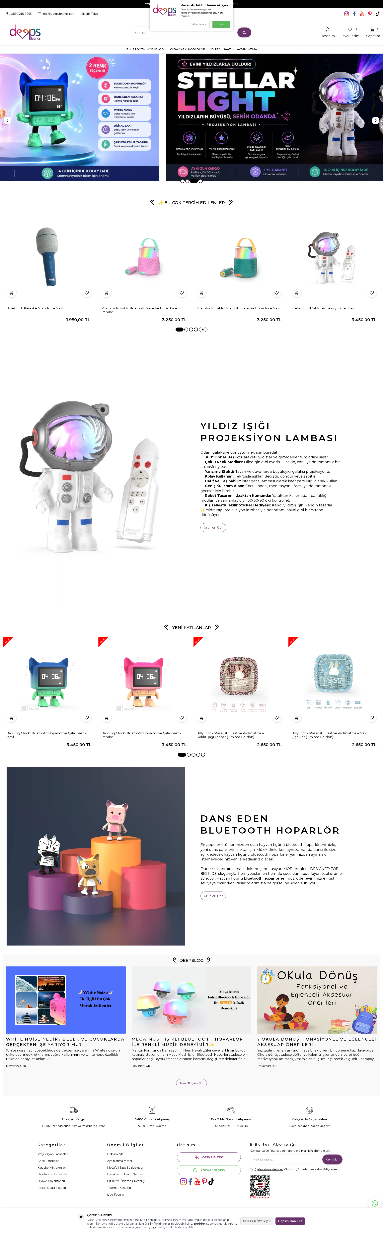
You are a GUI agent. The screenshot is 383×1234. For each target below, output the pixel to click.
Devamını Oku (16, 1066)
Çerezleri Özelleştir (256, 1221)
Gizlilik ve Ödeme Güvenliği (126, 1181)
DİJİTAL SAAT (221, 49)
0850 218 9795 (212, 1157)
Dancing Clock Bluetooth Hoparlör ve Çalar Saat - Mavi (46, 735)
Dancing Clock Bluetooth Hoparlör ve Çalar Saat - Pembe (141, 735)
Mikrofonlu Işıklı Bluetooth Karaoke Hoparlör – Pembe (139, 310)
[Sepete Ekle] (11, 292)
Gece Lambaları (48, 1161)
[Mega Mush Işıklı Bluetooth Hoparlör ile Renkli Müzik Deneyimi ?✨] (191, 1000)
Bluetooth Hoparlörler (53, 1174)
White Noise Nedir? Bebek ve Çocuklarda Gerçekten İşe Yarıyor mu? (65, 1042)
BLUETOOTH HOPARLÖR (145, 49)
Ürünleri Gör (213, 527)
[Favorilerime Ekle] (87, 292)
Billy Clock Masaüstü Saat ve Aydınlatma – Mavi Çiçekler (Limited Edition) (329, 735)
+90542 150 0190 (213, 1170)
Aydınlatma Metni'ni (269, 1169)
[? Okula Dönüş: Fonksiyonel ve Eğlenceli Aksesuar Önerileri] (317, 1000)
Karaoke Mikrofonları (52, 1167)
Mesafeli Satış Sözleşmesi (125, 1167)
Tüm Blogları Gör (191, 1083)
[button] (182, 181)
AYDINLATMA (247, 49)
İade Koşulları (116, 1194)
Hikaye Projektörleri (51, 1181)
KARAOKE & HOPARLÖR (187, 49)
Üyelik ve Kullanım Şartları (125, 1174)
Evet (221, 24)
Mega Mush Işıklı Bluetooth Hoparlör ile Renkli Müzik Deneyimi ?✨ (187, 1042)
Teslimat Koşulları (119, 1188)
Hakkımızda (115, 1154)
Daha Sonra (198, 24)
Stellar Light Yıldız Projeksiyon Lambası (323, 308)
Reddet (199, 1223)
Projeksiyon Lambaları (53, 1154)
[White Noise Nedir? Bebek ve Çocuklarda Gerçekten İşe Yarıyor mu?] (66, 1000)
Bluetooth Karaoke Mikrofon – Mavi (34, 308)
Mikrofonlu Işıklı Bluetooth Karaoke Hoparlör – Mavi (238, 308)
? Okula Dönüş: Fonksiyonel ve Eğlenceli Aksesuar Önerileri (316, 1042)
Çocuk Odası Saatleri (52, 1188)
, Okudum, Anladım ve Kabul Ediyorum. (296, 1169)
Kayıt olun (332, 1159)
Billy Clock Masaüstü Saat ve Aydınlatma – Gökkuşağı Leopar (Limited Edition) (230, 735)
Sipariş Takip (89, 14)
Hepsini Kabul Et (290, 1221)
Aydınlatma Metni (119, 1161)
